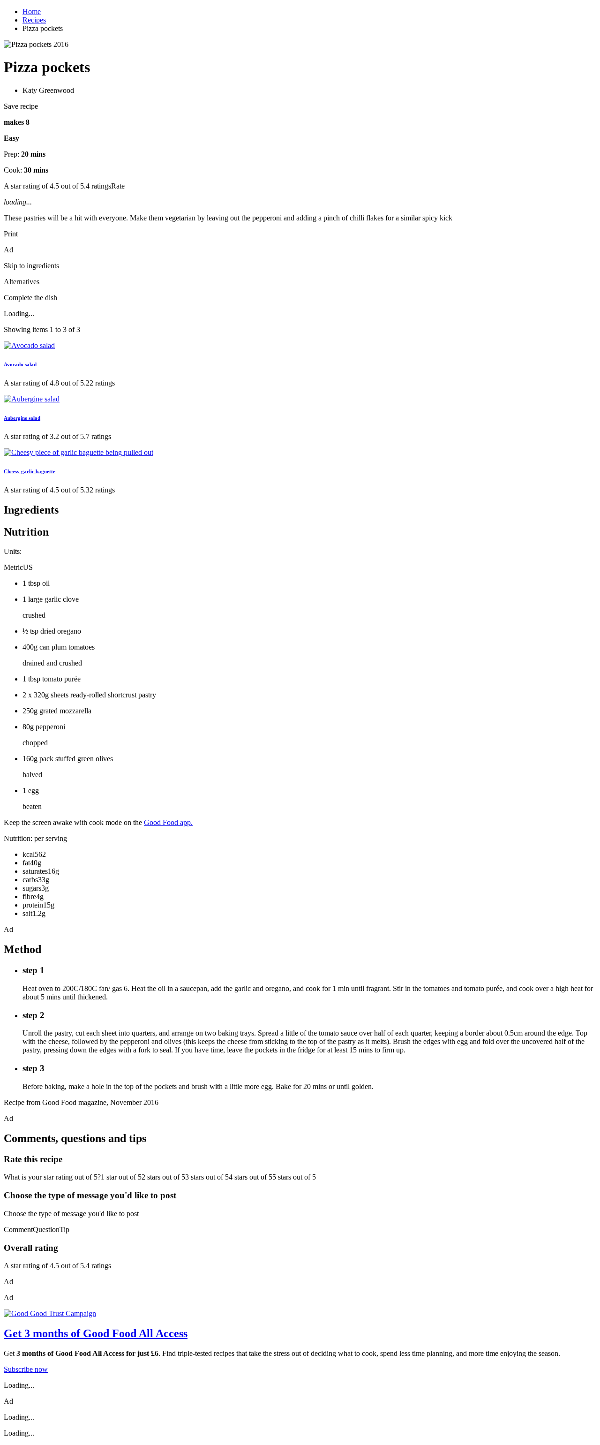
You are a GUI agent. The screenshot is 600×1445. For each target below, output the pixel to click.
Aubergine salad (22, 418)
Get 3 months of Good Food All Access (96, 1333)
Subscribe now (26, 1369)
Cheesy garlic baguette (29, 471)
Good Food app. (168, 822)
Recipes (34, 20)
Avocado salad (20, 364)
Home (31, 11)
